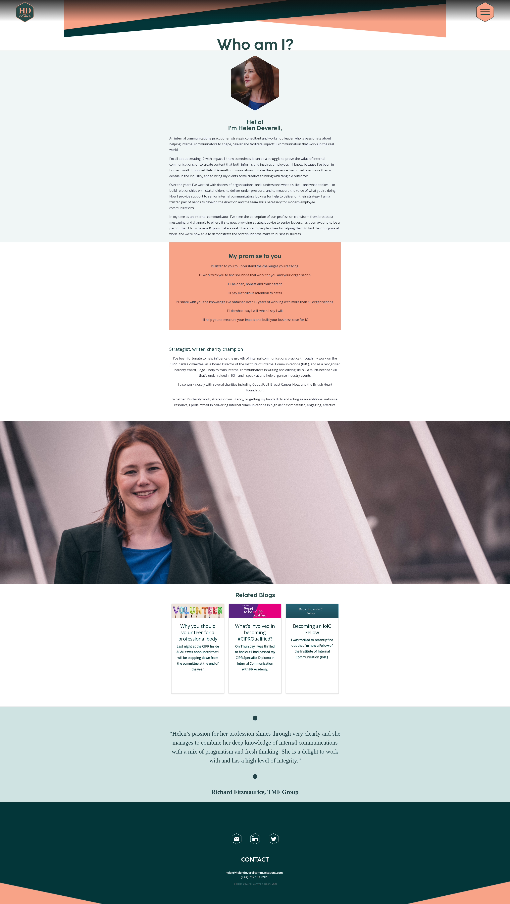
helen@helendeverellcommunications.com (254, 873)
